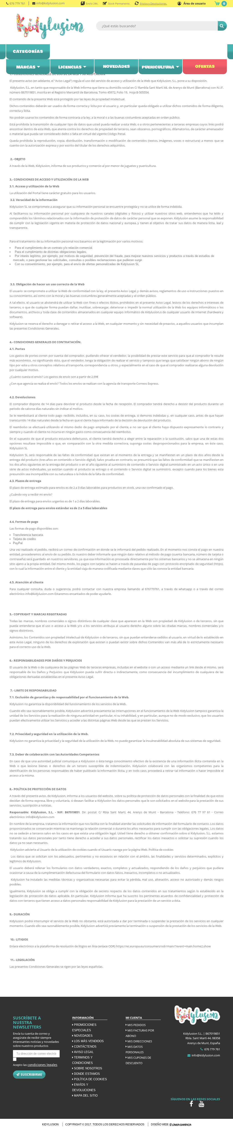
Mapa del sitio (86, 1095)
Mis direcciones (139, 1041)
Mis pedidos (136, 1025)
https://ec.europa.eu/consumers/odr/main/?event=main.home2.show (163, 946)
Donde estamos (87, 1073)
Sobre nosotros (88, 1068)
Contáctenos (85, 1046)
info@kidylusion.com (50, 3)
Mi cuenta (134, 1018)
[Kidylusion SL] (50, 26)
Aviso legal (84, 1052)
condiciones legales (42, 1065)
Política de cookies (90, 1079)
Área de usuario (194, 3)
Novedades (83, 1035)
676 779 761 (17, 3)
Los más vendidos (89, 1041)
